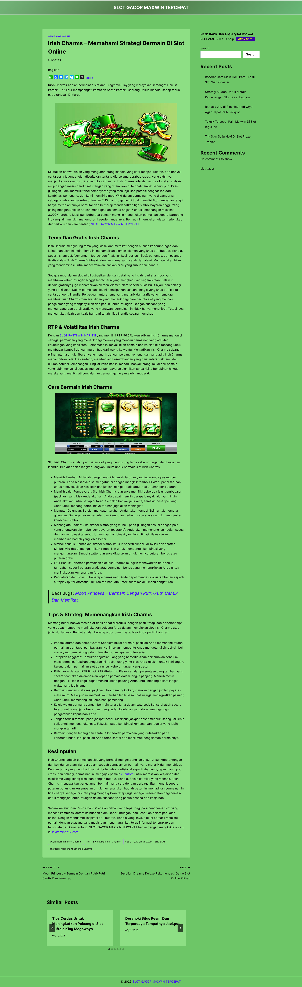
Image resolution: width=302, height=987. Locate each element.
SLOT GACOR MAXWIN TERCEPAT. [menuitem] (115, 224)
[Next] (180, 928)
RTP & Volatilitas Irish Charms (103, 841)
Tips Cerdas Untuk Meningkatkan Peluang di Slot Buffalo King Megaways (77, 923)
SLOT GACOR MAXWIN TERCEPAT (145, 841)
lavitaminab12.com (65, 832)
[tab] (109, 949)
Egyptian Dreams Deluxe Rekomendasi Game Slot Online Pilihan (155, 873)
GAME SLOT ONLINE (59, 36)
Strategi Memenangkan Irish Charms (71, 848)
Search (205, 48)
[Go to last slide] (52, 928)
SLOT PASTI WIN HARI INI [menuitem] (78, 335)
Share (89, 77)
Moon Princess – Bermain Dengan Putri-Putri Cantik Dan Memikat (73, 873)
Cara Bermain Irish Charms (65, 841)
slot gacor (207, 168)
